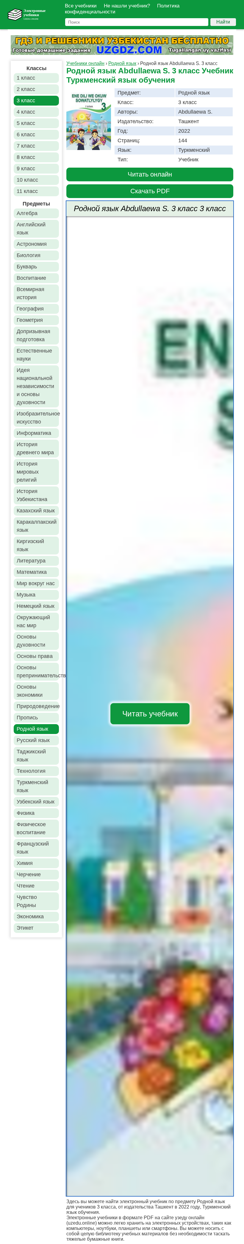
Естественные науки (34, 355)
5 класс (26, 123)
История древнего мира (35, 448)
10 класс (27, 180)
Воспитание (31, 278)
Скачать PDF (150, 191)
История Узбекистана (32, 495)
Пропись (27, 718)
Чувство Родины (27, 901)
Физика (26, 813)
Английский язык (31, 229)
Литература (31, 561)
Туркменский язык (32, 786)
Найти (223, 21)
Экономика (30, 917)
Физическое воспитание (31, 828)
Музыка (26, 595)
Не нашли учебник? (127, 6)
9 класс (26, 168)
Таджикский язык (31, 756)
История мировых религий (28, 472)
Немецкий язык (35, 606)
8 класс (26, 157)
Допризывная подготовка (33, 335)
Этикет (25, 928)
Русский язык (33, 740)
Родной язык (32, 729)
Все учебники (81, 6)
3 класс (26, 100)
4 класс (26, 112)
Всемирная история (30, 293)
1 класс (26, 78)
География (30, 309)
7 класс (26, 146)
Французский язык (33, 848)
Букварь (27, 267)
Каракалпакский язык (37, 526)
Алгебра (27, 213)
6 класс (26, 134)
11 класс (27, 191)
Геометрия (30, 320)
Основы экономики (30, 691)
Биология (28, 255)
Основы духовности (31, 641)
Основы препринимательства (38, 672)
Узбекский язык (35, 802)
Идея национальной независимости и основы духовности (35, 386)
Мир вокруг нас (36, 583)
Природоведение (38, 706)
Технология (31, 771)
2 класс (26, 89)
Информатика (34, 433)
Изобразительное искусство (38, 418)
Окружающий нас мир (33, 621)
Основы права (35, 656)
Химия (25, 863)
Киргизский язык (30, 545)
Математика (32, 572)
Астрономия (32, 244)
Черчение (29, 874)
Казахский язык (36, 511)
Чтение (26, 886)
